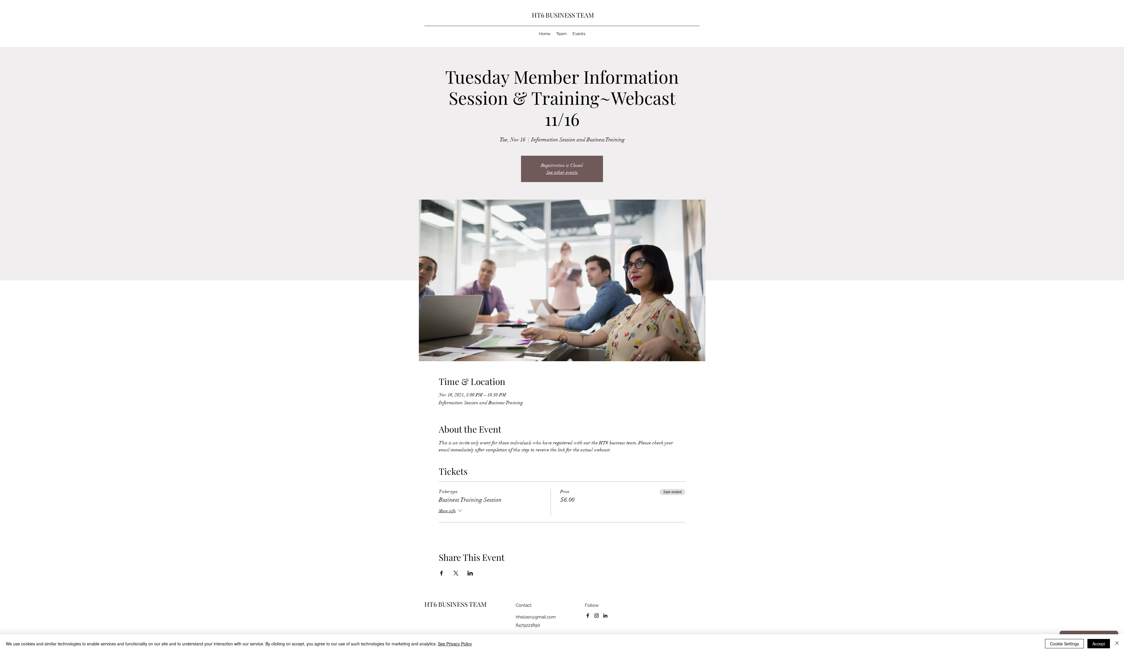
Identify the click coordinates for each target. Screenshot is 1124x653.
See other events (562, 172)
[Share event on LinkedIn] (470, 573)
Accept (1098, 644)
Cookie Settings (1064, 644)
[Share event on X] (456, 573)
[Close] (1116, 643)
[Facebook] (588, 615)
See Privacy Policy (455, 644)
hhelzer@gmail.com (536, 617)
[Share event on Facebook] (441, 573)
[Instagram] (596, 615)
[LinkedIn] (605, 615)
